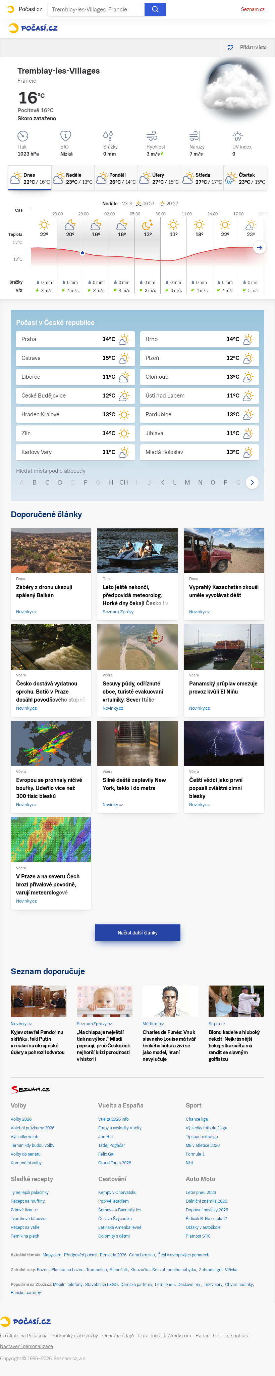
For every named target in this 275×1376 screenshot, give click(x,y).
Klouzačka (140, 1269)
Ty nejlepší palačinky (30, 1192)
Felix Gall (106, 1154)
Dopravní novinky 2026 (207, 1210)
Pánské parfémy (26, 1292)
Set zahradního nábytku (174, 1269)
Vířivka (231, 1269)
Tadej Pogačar (111, 1145)
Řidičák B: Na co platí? (206, 1218)
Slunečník (119, 1269)
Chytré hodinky (239, 1284)
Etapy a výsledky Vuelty (120, 1128)
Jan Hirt (105, 1136)
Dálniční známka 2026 (206, 1201)
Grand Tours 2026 (114, 1163)
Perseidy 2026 (113, 1255)
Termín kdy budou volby (32, 1145)
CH (123, 482)
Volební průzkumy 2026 (32, 1128)
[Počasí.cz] (33, 28)
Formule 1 (195, 1154)
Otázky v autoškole (203, 1227)
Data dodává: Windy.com (164, 1335)
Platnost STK (198, 1236)
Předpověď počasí (80, 1255)
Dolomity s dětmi (114, 1236)
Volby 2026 (21, 1119)
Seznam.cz (253, 9)
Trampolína (96, 1269)
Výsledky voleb (24, 1136)
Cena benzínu (142, 1255)
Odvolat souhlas (230, 1335)
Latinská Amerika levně (120, 1227)
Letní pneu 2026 (201, 1192)
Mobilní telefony (67, 1284)
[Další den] (260, 247)
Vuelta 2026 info (113, 1119)
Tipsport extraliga (202, 1136)
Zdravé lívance (24, 1210)
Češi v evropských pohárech (183, 1255)
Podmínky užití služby (74, 1335)
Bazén (43, 1269)
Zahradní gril (210, 1269)
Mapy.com (52, 1255)
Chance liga (197, 1119)
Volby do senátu (26, 1154)
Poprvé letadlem (113, 1201)
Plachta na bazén (67, 1269)
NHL (190, 1163)
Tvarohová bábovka (29, 1218)
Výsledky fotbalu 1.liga (206, 1128)
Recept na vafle (25, 1227)
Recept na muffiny (28, 1201)
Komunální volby (26, 1163)
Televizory (213, 1284)
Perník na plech (25, 1236)
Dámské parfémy (136, 1284)
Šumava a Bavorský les (119, 1210)
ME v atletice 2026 (203, 1145)
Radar (202, 1335)
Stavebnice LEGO (101, 1284)
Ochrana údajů (118, 1335)
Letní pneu (165, 1284)
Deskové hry (189, 1284)
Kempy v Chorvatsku (117, 1192)
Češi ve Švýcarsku (115, 1218)
